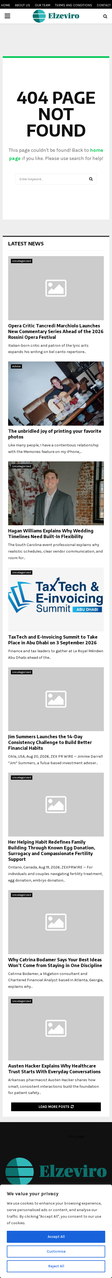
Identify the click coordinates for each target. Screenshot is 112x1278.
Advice (16, 366)
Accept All (56, 1236)
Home (5, 5)
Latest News (26, 243)
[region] (56, 1231)
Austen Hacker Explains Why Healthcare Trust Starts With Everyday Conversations (54, 1068)
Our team (42, 5)
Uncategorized (21, 261)
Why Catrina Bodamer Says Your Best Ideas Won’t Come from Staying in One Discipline (55, 962)
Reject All (56, 1266)
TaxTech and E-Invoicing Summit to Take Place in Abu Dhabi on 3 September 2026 (53, 639)
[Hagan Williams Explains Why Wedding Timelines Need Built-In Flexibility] (56, 493)
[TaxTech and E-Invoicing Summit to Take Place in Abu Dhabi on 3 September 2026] (56, 600)
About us (22, 5)
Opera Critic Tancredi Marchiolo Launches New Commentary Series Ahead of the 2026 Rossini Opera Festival (56, 331)
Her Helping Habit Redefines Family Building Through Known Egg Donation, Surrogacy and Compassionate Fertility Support (51, 850)
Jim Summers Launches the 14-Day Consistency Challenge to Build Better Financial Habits (50, 742)
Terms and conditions (73, 5)
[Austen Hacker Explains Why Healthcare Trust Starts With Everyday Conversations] (56, 1028)
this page (76, 1136)
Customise (56, 1251)
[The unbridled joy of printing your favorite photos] (56, 393)
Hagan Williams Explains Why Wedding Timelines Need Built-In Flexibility (51, 533)
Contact (104, 5)
